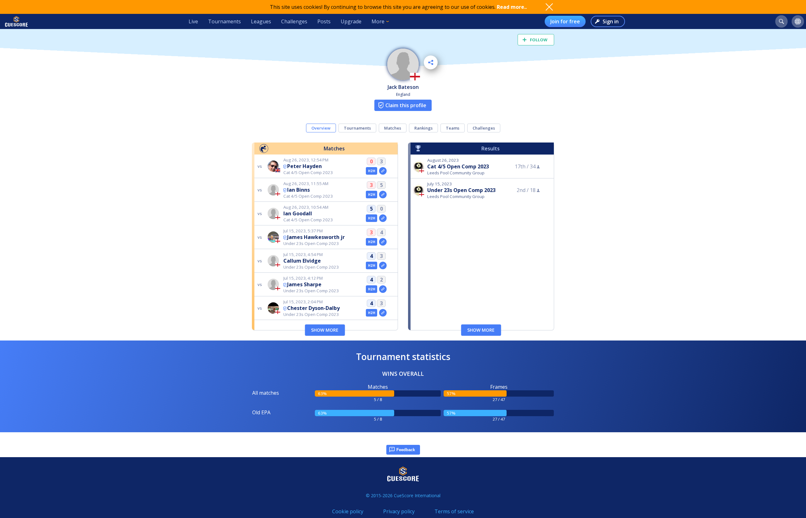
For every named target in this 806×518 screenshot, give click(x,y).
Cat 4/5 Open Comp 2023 (458, 166)
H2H (371, 171)
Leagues (261, 21)
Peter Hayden (304, 166)
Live (193, 21)
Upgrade (351, 21)
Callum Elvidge (302, 260)
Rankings (423, 128)
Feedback (405, 449)
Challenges (294, 21)
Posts (324, 21)
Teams (452, 128)
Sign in (611, 21)
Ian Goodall (297, 213)
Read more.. (512, 6)
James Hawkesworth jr (316, 237)
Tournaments (224, 21)
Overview (321, 128)
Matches (392, 128)
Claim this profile (405, 105)
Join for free (565, 21)
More (378, 21)
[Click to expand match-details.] (383, 171)
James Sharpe (304, 284)
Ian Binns (298, 189)
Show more (324, 330)
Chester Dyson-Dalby (313, 308)
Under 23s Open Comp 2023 (461, 190)
